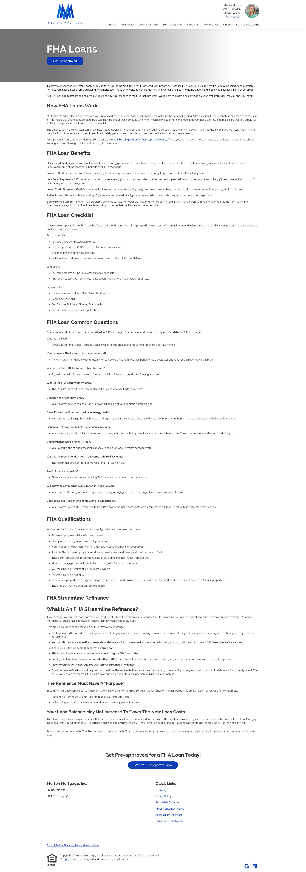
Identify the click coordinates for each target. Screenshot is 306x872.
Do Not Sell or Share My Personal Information (73, 845)
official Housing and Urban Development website (139, 139)
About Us (193, 24)
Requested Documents (168, 802)
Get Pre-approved (65, 61)
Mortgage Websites (71, 859)
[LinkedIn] (255, 866)
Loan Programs (148, 24)
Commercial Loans (247, 24)
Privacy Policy (163, 796)
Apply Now (127, 24)
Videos (227, 24)
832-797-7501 (233, 16)
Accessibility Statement (168, 814)
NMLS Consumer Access (169, 808)
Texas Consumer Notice (169, 821)
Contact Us (211, 24)
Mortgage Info (172, 24)
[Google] (247, 866)
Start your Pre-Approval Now (153, 765)
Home (112, 24)
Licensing (160, 790)
